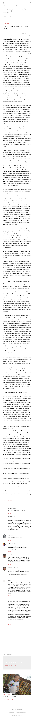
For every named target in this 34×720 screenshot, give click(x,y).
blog (4, 17)
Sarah (9, 580)
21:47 (16, 554)
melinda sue (11, 555)
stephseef (10, 543)
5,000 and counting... (14, 662)
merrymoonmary (21, 712)
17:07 (16, 599)
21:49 (16, 567)
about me (10, 17)
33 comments (10, 699)
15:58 (16, 508)
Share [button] (4, 500)
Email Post (9, 500)
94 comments (12, 665)
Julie (9, 535)
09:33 (12, 535)
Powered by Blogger (18, 709)
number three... (10, 696)
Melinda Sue (11, 6)
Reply (9, 513)
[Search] (30, 2)
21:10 (16, 516)
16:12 (15, 543)
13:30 (12, 580)
